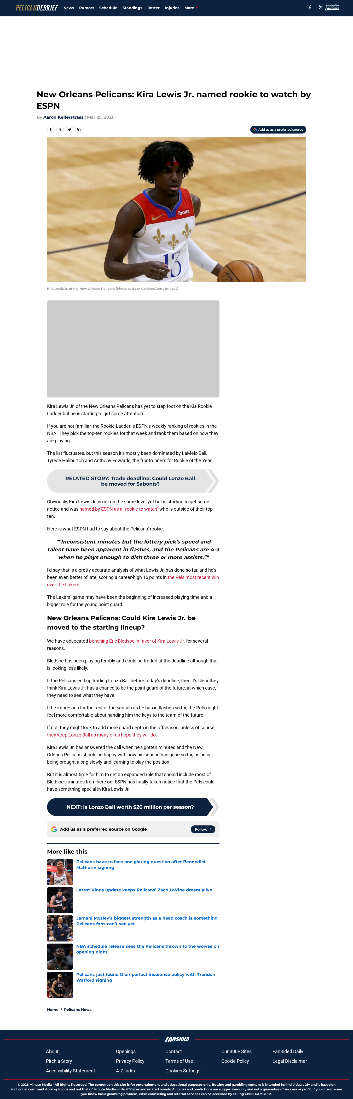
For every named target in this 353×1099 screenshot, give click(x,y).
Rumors (86, 7)
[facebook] (310, 7)
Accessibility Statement (70, 1070)
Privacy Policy (130, 1061)
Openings (126, 1051)
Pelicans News (77, 1009)
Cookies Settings (182, 1070)
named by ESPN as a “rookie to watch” (118, 509)
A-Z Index (126, 1070)
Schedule (108, 7)
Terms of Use (179, 1061)
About (52, 1051)
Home (53, 1009)
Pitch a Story (59, 1061)
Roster (153, 7)
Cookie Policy (235, 1061)
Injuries (172, 7)
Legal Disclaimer (290, 1061)
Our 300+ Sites (236, 1051)
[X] (321, 7)
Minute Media (41, 1084)
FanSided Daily (288, 1051)
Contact (173, 1051)
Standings (132, 7)
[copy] (79, 129)
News (68, 7)
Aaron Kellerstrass (63, 117)
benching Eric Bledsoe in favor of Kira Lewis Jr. (136, 641)
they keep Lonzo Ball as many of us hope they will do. (102, 735)
